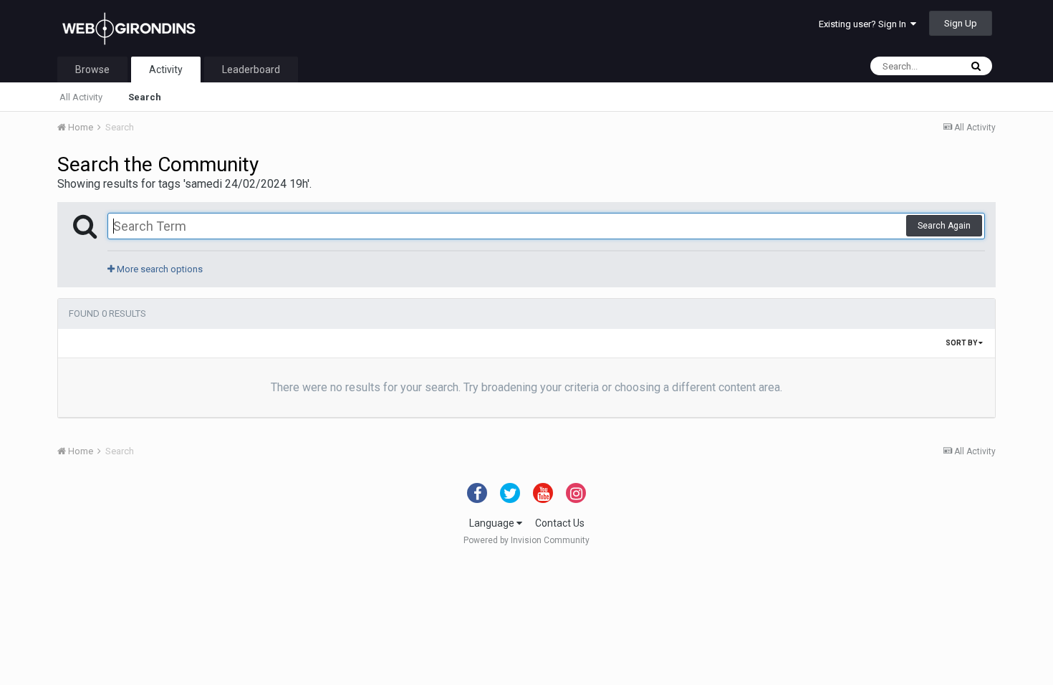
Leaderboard (251, 69)
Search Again (944, 226)
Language (492, 523)
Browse (92, 69)
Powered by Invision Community (526, 540)
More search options (159, 269)
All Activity (80, 97)
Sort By (962, 343)
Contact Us (560, 523)
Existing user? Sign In (864, 24)
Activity (166, 69)
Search (144, 97)
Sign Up (960, 23)
